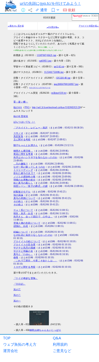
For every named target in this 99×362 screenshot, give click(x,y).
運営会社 (10, 350)
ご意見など (62, 350)
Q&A (57, 337)
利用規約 (60, 344)
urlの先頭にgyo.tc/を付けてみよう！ (50, 3)
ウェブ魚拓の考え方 (19, 344)
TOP (7, 337)
